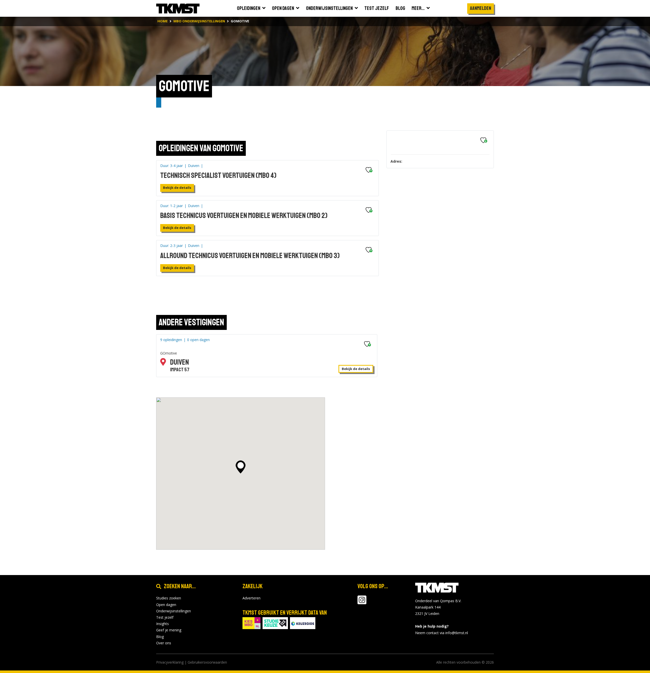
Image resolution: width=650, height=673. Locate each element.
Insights (162, 623)
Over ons (163, 643)
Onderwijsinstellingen (173, 611)
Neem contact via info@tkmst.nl (441, 632)
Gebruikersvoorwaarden (207, 662)
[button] (241, 467)
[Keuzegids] (302, 622)
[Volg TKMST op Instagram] (362, 602)
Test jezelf (164, 617)
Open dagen (166, 604)
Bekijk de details (177, 187)
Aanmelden (480, 8)
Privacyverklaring (170, 662)
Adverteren (251, 598)
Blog (160, 636)
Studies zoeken (168, 598)
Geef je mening (168, 630)
